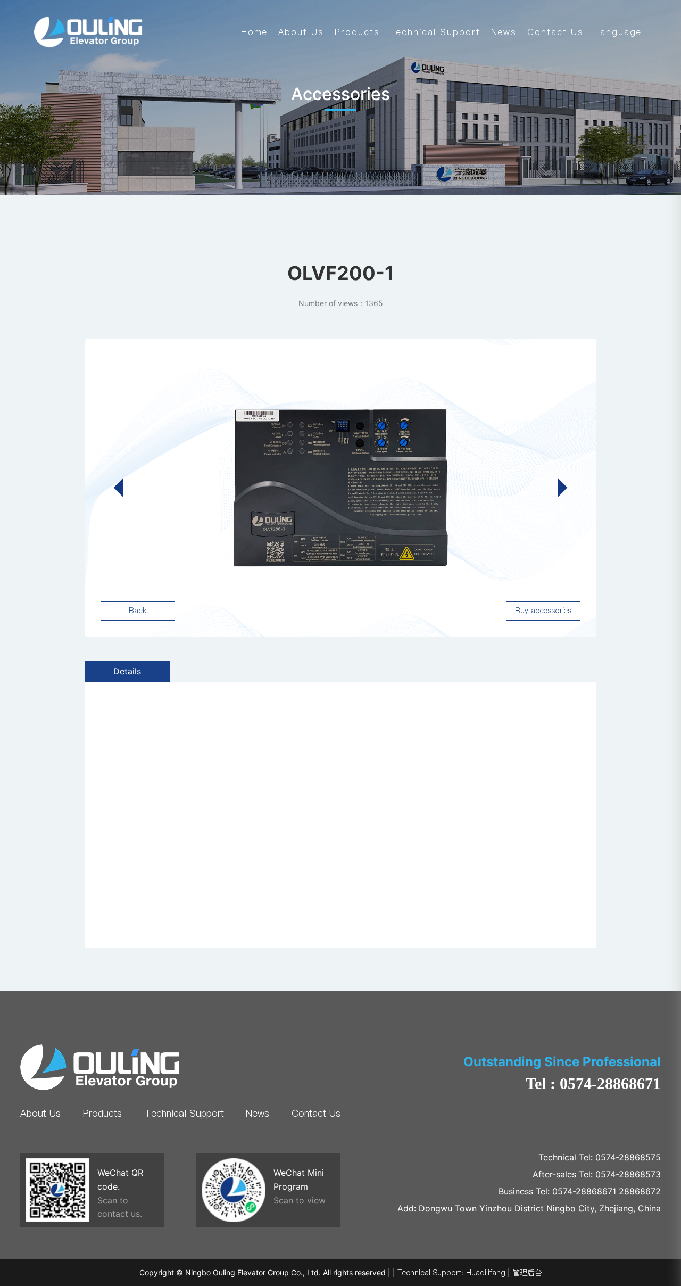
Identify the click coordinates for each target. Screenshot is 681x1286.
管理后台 (527, 1272)
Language (618, 32)
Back (137, 610)
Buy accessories (543, 610)
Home (254, 32)
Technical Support (435, 32)
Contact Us (555, 32)
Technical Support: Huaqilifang (451, 1272)
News (504, 32)
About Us (301, 32)
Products (357, 32)
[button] (557, 487)
